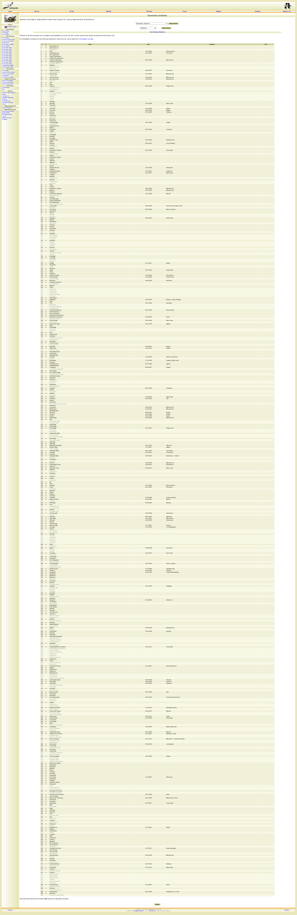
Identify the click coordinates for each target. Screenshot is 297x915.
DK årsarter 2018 (7, 60)
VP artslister (5, 70)
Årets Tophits (5, 46)
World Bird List (6, 101)
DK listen (149, 11)
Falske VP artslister (7, 80)
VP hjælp (4, 119)
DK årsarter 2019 (7, 62)
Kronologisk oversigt (86, 39)
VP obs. (71, 11)
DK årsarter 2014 (7, 54)
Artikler (4, 94)
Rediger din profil (6, 117)
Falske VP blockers (7, 84)
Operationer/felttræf (7, 102)
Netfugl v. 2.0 (287, 11)
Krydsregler (5, 32)
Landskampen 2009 (7, 67)
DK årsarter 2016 (7, 57)
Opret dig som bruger (8, 111)
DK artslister (5, 38)
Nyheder (109, 11)
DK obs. (36, 11)
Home (10, 11)
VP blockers (5, 75)
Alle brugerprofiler (7, 114)
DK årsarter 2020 (7, 63)
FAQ (3, 89)
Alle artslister (5, 31)
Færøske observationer (8, 92)
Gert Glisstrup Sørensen (157, 32)
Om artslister (5, 34)
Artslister (257, 11)
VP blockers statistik (7, 77)
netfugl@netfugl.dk (138, 910)
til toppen (10, 910)
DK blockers (5, 42)
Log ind (4, 116)
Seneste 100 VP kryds (8, 72)
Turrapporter (5, 96)
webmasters (152, 910)
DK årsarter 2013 (7, 52)
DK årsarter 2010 (7, 47)
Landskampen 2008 (7, 65)
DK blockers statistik (8, 44)
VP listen (4, 99)
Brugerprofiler (6, 113)
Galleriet (218, 11)
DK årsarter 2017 (7, 59)
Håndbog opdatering (7, 97)
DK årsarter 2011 (7, 49)
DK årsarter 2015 (7, 55)
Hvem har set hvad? (7, 41)
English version (11, 26)
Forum (185, 11)
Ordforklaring (5, 87)
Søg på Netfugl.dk (7, 107)
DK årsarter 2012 (7, 51)
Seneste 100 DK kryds (8, 39)
